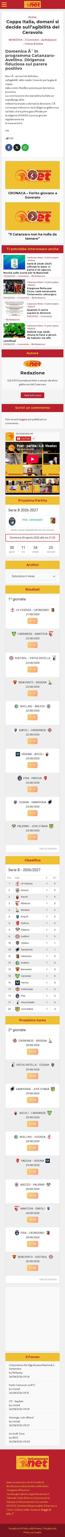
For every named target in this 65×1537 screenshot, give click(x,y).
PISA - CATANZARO (33, 520)
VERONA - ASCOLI (32, 754)
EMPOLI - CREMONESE (32, 730)
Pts (55, 878)
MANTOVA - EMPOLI (32, 1208)
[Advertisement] (32, 1319)
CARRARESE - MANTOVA (32, 634)
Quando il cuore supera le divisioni (39, 311)
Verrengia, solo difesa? (21, 1417)
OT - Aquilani (16, 1401)
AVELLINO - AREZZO (32, 706)
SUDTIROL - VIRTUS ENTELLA (32, 658)
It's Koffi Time (17, 1433)
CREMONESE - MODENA (32, 1040)
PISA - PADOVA (32, 778)
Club (17, 878)
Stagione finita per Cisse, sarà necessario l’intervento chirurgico (42, 291)
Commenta (23, 276)
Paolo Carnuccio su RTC (22, 1385)
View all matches (48, 848)
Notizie (32, 17)
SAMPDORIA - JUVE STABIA (32, 1089)
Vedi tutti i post (32, 395)
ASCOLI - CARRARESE (32, 1113)
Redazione (51, 39)
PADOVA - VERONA (32, 1160)
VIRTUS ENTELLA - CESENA (32, 1064)
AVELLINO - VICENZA (33, 1137)
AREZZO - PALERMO (32, 1184)
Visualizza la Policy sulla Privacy (25, 1528)
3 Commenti (32, 39)
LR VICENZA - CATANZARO (32, 610)
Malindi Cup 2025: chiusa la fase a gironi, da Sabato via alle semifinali (30, 336)
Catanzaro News (35, 257)
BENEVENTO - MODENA (33, 682)
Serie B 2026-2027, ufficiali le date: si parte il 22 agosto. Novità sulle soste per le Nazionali (27, 268)
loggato (23, 419)
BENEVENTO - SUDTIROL (32, 1257)
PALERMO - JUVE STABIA (32, 826)
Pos (9, 878)
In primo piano (52, 257)
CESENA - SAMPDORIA (32, 802)
